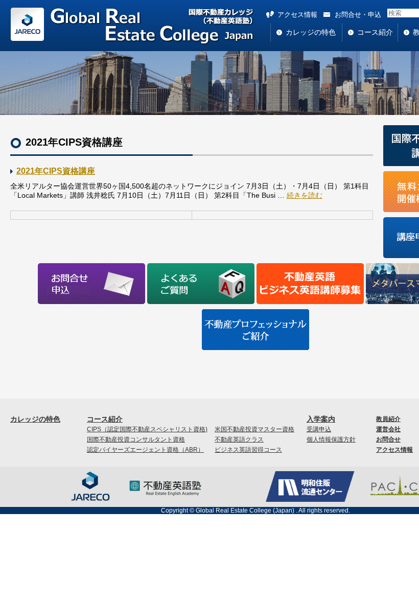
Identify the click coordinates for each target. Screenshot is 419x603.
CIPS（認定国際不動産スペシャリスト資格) (147, 429)
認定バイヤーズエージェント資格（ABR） (145, 449)
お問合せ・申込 (358, 14)
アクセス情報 (297, 14)
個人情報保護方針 (331, 439)
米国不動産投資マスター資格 (254, 429)
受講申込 (319, 429)
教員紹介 (388, 419)
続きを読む (304, 195)
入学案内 (321, 419)
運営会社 (388, 429)
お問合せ (388, 439)
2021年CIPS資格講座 (55, 171)
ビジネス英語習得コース (248, 449)
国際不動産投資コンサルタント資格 (136, 439)
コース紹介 (375, 32)
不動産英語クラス (239, 439)
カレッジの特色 (311, 32)
